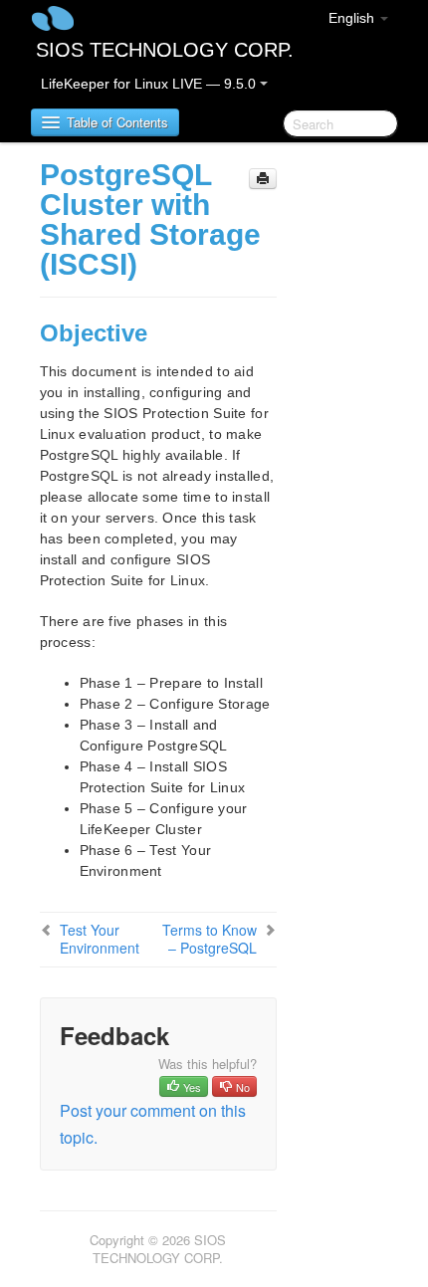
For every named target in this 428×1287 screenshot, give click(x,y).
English (353, 18)
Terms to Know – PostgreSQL (209, 939)
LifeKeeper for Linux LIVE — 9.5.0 (150, 84)
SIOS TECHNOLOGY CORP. (165, 50)
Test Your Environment (99, 939)
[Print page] (263, 178)
